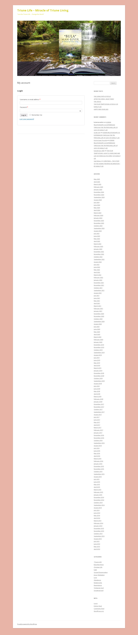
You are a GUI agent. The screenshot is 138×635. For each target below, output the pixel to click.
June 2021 (97, 298)
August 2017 (98, 415)
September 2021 (99, 290)
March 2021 (97, 306)
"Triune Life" (98, 562)
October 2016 (98, 440)
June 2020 (97, 329)
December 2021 (99, 283)
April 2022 (97, 272)
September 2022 (99, 259)
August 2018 (98, 383)
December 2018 (99, 373)
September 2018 (99, 381)
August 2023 (98, 231)
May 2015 (97, 484)
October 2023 (98, 226)
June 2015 (97, 482)
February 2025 (98, 187)
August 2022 (98, 262)
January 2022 (98, 280)
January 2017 (98, 433)
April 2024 (97, 210)
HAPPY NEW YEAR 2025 (101, 109)
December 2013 (99, 528)
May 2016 (97, 453)
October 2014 (98, 502)
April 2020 (97, 334)
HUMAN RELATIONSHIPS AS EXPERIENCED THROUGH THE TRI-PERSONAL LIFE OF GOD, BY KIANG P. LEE (107, 135)
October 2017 (98, 409)
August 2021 (98, 293)
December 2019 (99, 345)
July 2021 (96, 296)
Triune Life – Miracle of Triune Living (42, 10)
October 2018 (98, 378)
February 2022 (98, 277)
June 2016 (97, 451)
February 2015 (98, 492)
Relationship (98, 583)
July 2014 (96, 510)
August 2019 (98, 355)
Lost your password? (27, 119)
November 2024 (99, 195)
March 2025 (97, 184)
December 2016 (99, 435)
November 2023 (99, 223)
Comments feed (99, 609)
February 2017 (98, 430)
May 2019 (97, 363)
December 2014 (99, 497)
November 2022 (99, 254)
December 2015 (99, 466)
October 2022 (98, 257)
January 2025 (98, 189)
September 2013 (99, 536)
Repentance (98, 585)
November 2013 (99, 531)
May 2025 (97, 179)
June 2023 (97, 236)
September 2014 (99, 505)
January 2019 (98, 371)
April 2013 (97, 549)
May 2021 (97, 301)
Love (95, 578)
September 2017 (99, 412)
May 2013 (97, 546)
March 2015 (97, 490)
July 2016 (96, 448)
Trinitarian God (99, 588)
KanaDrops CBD (99, 151)
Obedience (97, 580)
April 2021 (97, 303)
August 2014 (98, 508)
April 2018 (97, 394)
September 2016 (99, 443)
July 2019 (96, 358)
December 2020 (99, 314)
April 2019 (97, 365)
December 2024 (99, 192)
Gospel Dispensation (101, 572)
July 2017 (96, 417)
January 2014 (98, 526)
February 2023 (98, 246)
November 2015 (99, 469)
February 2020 (98, 340)
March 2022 (97, 275)
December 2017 (99, 404)
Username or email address (30, 99)
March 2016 (97, 459)
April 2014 (97, 518)
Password (24, 107)
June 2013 (97, 544)
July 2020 (96, 327)
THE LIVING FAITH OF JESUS (102, 96)
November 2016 (99, 438)
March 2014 (97, 521)
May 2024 (97, 208)
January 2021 (98, 311)
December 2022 (99, 252)
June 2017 (97, 420)
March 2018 (97, 396)
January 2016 (98, 464)
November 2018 (99, 376)
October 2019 (98, 350)
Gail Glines (97, 161)
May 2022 (97, 270)
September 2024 (99, 197)
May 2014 (97, 515)
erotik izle (97, 133)
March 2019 (97, 368)
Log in (23, 115)
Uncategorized (98, 590)
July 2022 (96, 264)
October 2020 (98, 319)
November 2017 (99, 407)
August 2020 (98, 324)
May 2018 (97, 391)
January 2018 (98, 402)
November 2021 (99, 285)
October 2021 (98, 288)
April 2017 (97, 425)
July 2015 (96, 479)
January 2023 (98, 249)
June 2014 (97, 513)
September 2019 (99, 352)
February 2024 (98, 215)
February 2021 (98, 308)
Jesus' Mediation (99, 575)
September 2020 (99, 321)
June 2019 (97, 360)
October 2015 (98, 471)
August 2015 (98, 477)
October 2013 (98, 534)
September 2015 (99, 474)
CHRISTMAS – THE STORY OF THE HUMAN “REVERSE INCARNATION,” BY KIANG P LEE (107, 163)
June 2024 (97, 205)
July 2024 (96, 202)
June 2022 (97, 267)
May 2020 (97, 332)
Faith (95, 570)
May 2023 (97, 239)
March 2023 (97, 244)
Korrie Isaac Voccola (100, 140)
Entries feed (98, 606)
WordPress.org (99, 611)
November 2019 (99, 347)
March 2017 (97, 427)
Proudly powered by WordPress (27, 624)
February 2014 (98, 523)
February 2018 (98, 399)
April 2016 (97, 456)
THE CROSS (97, 102)
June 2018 (97, 389)
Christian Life (98, 567)
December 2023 (99, 221)
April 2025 (97, 182)
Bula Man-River (99, 565)
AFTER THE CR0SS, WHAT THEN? (104, 99)
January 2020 (98, 342)
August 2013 (98, 539)
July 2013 (96, 541)
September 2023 (99, 228)
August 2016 (98, 446)
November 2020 (99, 316)
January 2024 (98, 218)
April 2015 (97, 487)
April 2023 (97, 241)
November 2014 (99, 500)
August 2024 (98, 200)
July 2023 (96, 233)
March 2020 (97, 337)
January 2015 (98, 495)
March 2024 (97, 213)
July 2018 (96, 386)
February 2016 (98, 461)
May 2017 (97, 422)
